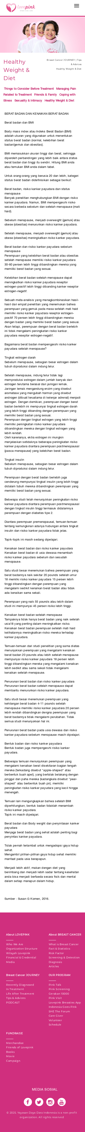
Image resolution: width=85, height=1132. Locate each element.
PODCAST (13, 1002)
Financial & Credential (21, 957)
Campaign (13, 1060)
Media (10, 962)
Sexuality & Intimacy (28, 100)
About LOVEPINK (18, 934)
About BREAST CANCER (65, 934)
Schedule (55, 1024)
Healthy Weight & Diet (59, 100)
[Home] (20, 7)
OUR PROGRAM (60, 975)
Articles (54, 966)
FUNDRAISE (14, 1033)
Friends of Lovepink (19, 1047)
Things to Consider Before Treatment (29, 88)
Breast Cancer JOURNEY (23, 975)
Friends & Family (45, 94)
